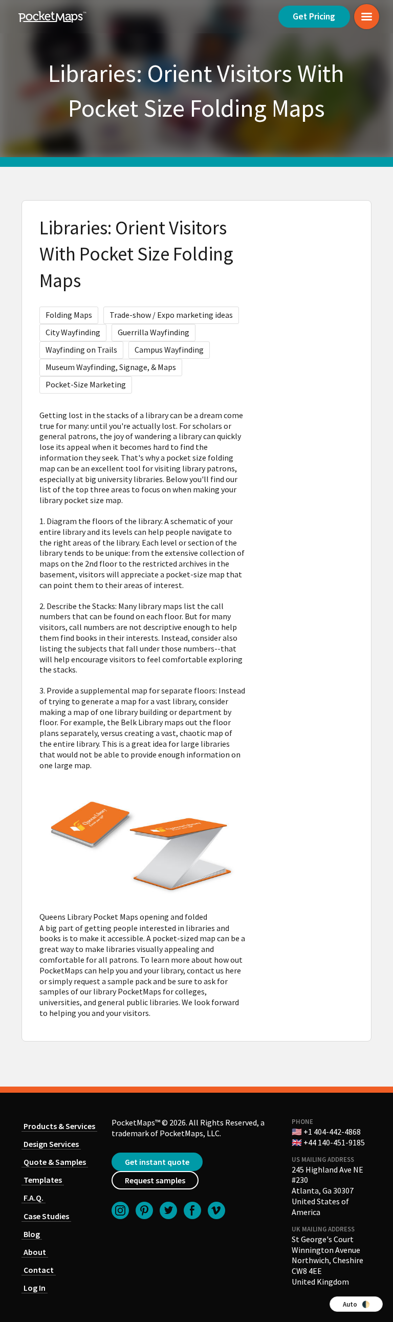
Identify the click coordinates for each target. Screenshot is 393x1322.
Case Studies (46, 1216)
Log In (35, 1288)
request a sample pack (112, 981)
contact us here (214, 970)
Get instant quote (157, 1162)
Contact (39, 1270)
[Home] (52, 17)
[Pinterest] (144, 1210)
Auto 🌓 (356, 1304)
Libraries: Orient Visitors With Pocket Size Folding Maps (136, 254)
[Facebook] (192, 1210)
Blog (32, 1234)
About (35, 1252)
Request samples (155, 1180)
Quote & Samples (55, 1162)
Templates (43, 1180)
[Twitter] (168, 1210)
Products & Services (59, 1126)
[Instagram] (120, 1210)
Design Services (51, 1144)
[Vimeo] (216, 1210)
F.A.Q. (33, 1198)
